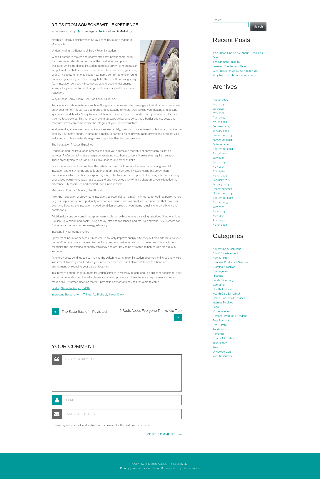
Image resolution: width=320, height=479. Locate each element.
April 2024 (219, 171)
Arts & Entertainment (225, 253)
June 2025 (219, 108)
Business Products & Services (230, 262)
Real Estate (220, 324)
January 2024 (221, 184)
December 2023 (222, 188)
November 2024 (222, 139)
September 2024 (223, 148)
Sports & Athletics (223, 338)
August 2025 (220, 99)
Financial (218, 275)
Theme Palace (191, 468)
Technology (220, 342)
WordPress (152, 468)
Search (217, 20)
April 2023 (219, 220)
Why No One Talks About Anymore (234, 75)
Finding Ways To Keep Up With (71, 288)
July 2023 (218, 206)
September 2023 (223, 197)
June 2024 (219, 162)
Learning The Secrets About (230, 66)
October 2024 (221, 144)
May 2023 (218, 215)
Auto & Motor (221, 257)
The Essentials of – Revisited (84, 311)
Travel (216, 347)
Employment (221, 271)
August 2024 (220, 153)
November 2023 (222, 193)
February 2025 (221, 126)
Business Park (169, 468)
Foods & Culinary (223, 280)
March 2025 (220, 121)
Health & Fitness (222, 289)
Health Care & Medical (226, 293)
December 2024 (222, 135)
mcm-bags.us (89, 31)
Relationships (221, 329)
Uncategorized (222, 351)
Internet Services (223, 302)
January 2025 (221, 130)
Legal (216, 306)
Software (218, 333)
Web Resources (222, 356)
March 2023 (220, 224)
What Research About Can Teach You (235, 70)
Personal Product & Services (230, 315)
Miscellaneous (221, 311)
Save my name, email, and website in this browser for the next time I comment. (102, 425)
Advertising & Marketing (117, 31)
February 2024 (221, 180)
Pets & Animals (222, 320)
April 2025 (219, 117)
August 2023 (220, 202)
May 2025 (218, 113)
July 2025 (218, 104)
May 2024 (218, 166)
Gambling (219, 284)
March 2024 (220, 175)
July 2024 (218, 157)
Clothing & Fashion (224, 266)
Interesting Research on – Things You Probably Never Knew (88, 294)
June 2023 (219, 211)
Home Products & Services (229, 298)
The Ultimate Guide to (226, 61)
